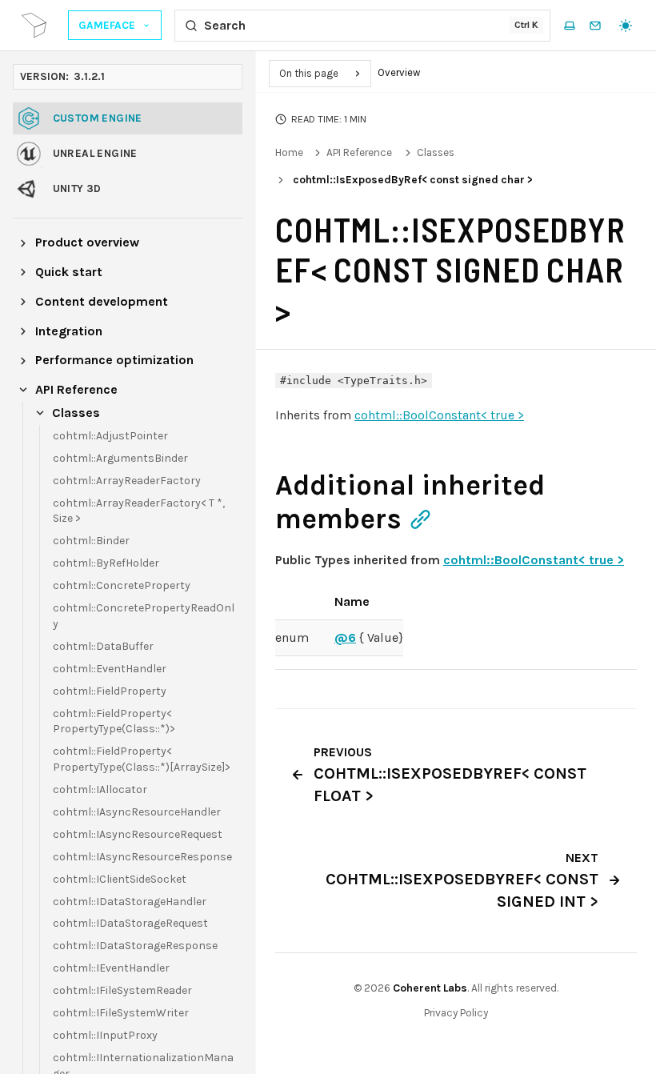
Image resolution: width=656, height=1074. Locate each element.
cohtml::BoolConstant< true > (439, 415)
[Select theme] (625, 25)
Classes (435, 152)
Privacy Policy (456, 1013)
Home (289, 152)
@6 (345, 637)
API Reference (359, 152)
